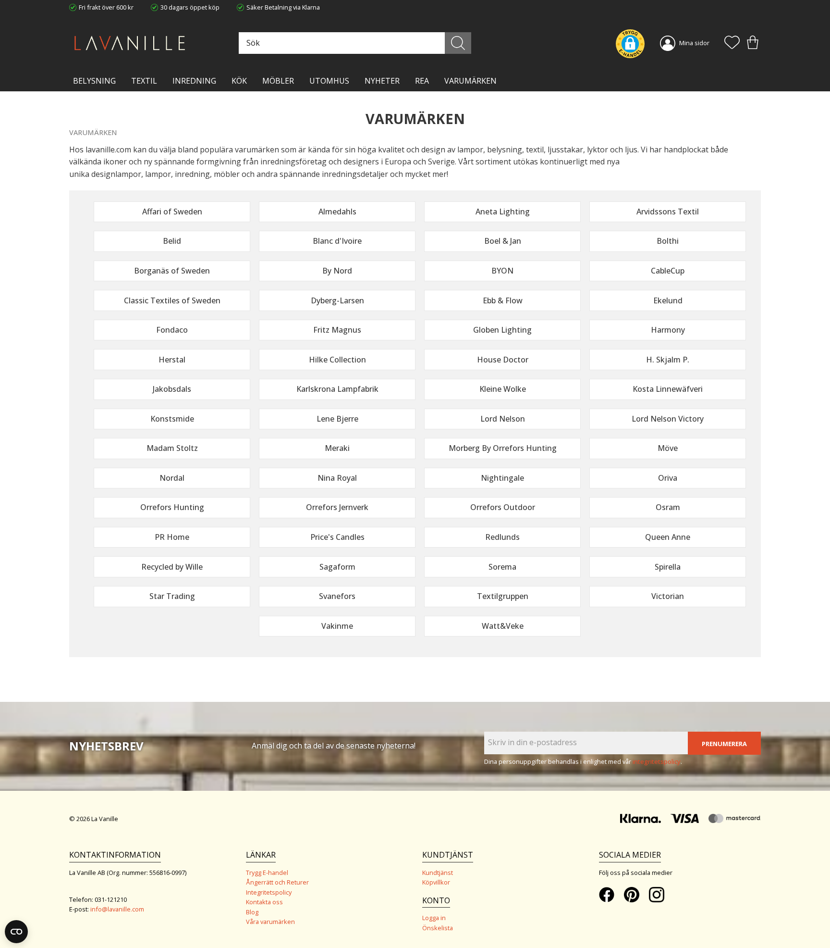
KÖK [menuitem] (239, 80)
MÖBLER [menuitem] (278, 80)
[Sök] (458, 43)
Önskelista (437, 927)
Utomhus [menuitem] (329, 80)
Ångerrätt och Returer (277, 882)
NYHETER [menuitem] (382, 80)
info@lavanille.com (117, 909)
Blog (252, 912)
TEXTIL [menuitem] (144, 80)
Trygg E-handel (267, 872)
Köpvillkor (436, 882)
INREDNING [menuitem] (194, 80)
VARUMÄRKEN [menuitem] (470, 80)
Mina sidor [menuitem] (694, 42)
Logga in (434, 917)
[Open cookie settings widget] (16, 931)
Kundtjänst (437, 872)
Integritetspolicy (269, 892)
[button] (732, 43)
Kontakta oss (264, 902)
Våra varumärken (270, 921)
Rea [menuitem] (422, 80)
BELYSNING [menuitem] (94, 80)
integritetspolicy (657, 761)
